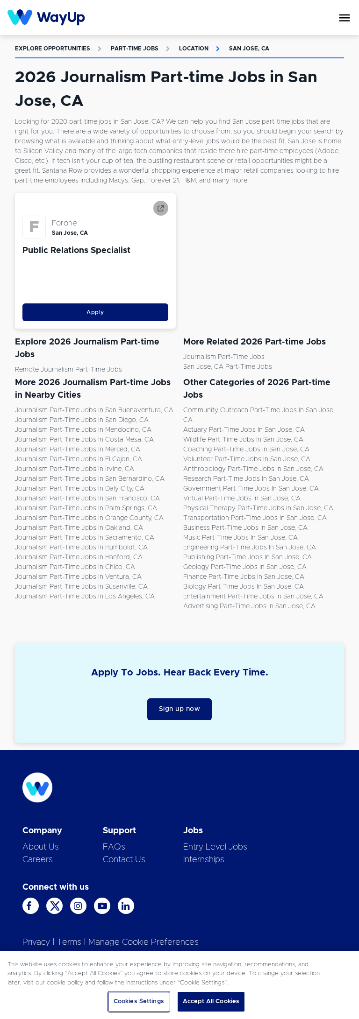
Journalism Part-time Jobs (224, 357)
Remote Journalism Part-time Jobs (68, 369)
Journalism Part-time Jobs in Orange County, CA (89, 518)
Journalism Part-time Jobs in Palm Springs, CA (86, 508)
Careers (37, 860)
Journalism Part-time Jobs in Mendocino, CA (83, 430)
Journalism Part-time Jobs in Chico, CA (75, 567)
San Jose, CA (249, 48)
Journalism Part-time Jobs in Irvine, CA (74, 469)
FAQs (114, 847)
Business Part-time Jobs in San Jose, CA (245, 528)
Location (193, 48)
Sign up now (180, 709)
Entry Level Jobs (215, 847)
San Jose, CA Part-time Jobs (227, 367)
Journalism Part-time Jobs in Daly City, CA (79, 488)
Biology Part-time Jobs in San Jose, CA (243, 586)
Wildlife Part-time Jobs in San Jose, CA (243, 439)
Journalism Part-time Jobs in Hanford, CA (79, 557)
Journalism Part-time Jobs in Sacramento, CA (84, 537)
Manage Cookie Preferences (143, 942)
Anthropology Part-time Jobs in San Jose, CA (253, 469)
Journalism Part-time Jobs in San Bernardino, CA (90, 479)
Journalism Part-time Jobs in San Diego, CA (82, 420)
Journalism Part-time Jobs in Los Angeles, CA (85, 596)
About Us (40, 847)
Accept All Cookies (211, 1001)
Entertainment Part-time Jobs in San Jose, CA (253, 596)
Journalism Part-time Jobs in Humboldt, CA (81, 547)
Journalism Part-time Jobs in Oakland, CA (79, 528)
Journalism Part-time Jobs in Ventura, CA (78, 577)
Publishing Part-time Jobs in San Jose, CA (247, 557)
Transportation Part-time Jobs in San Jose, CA (255, 518)
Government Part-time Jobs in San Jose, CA (251, 488)
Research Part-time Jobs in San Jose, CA (246, 479)
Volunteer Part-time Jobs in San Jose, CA (246, 459)
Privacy (36, 942)
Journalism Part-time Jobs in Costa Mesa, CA (84, 439)
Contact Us (124, 860)
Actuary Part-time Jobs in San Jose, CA (244, 430)
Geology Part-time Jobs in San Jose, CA (245, 567)
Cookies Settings (139, 1001)
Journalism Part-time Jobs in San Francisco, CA (87, 498)
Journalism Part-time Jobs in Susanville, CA (81, 586)
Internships (203, 860)
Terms (69, 942)
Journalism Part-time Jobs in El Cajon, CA (78, 459)
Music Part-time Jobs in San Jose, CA (240, 537)
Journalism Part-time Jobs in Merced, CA (77, 449)
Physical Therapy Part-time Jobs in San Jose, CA (258, 508)
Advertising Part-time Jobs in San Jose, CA (249, 606)
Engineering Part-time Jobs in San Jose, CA (249, 547)
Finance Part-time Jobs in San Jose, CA (243, 577)
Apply (95, 312)
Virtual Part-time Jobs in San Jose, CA (242, 498)
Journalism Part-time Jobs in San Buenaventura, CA (94, 410)
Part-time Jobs (134, 48)
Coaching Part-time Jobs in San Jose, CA (246, 449)
